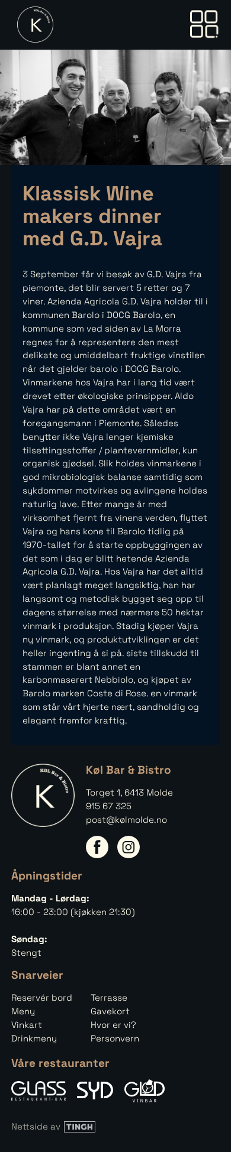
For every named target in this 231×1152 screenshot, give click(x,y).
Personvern (115, 1038)
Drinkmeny (34, 1038)
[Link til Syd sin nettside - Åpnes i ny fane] (95, 1090)
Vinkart (26, 1024)
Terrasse (109, 997)
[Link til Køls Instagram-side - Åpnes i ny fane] (128, 847)
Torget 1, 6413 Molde (129, 792)
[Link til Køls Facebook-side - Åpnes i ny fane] (97, 847)
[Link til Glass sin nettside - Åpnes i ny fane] (38, 1091)
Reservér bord (41, 997)
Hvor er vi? (113, 1024)
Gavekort (110, 1011)
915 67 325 (108, 806)
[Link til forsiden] (32, 25)
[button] (204, 25)
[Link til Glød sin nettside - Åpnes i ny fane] (144, 1090)
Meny (23, 1011)
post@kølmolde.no (126, 819)
